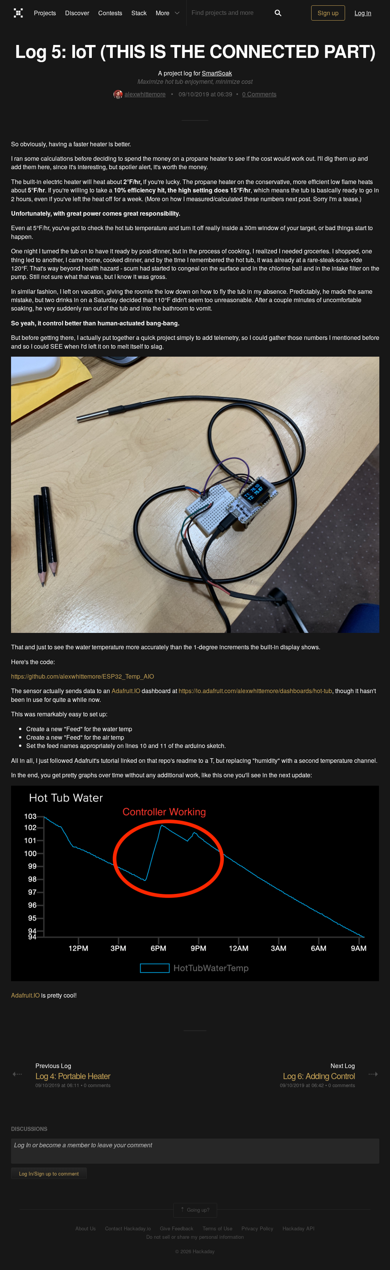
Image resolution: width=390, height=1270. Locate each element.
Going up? (197, 1209)
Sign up (328, 12)
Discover (77, 12)
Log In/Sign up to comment (49, 1173)
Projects (45, 12)
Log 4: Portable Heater (72, 1075)
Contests (110, 12)
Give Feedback (176, 1228)
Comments (259, 94)
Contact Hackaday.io (128, 1228)
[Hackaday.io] (18, 13)
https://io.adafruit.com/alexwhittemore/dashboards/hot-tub (255, 690)
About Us (85, 1228)
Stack (139, 12)
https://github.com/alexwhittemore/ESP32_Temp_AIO (82, 676)
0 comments (97, 1085)
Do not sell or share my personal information (195, 1236)
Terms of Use (217, 1228)
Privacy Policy (257, 1228)
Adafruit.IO (126, 690)
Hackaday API (299, 1228)
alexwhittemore (145, 94)
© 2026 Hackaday (195, 1251)
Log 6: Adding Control (319, 1075)
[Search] (278, 13)
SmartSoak (217, 73)
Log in (363, 12)
